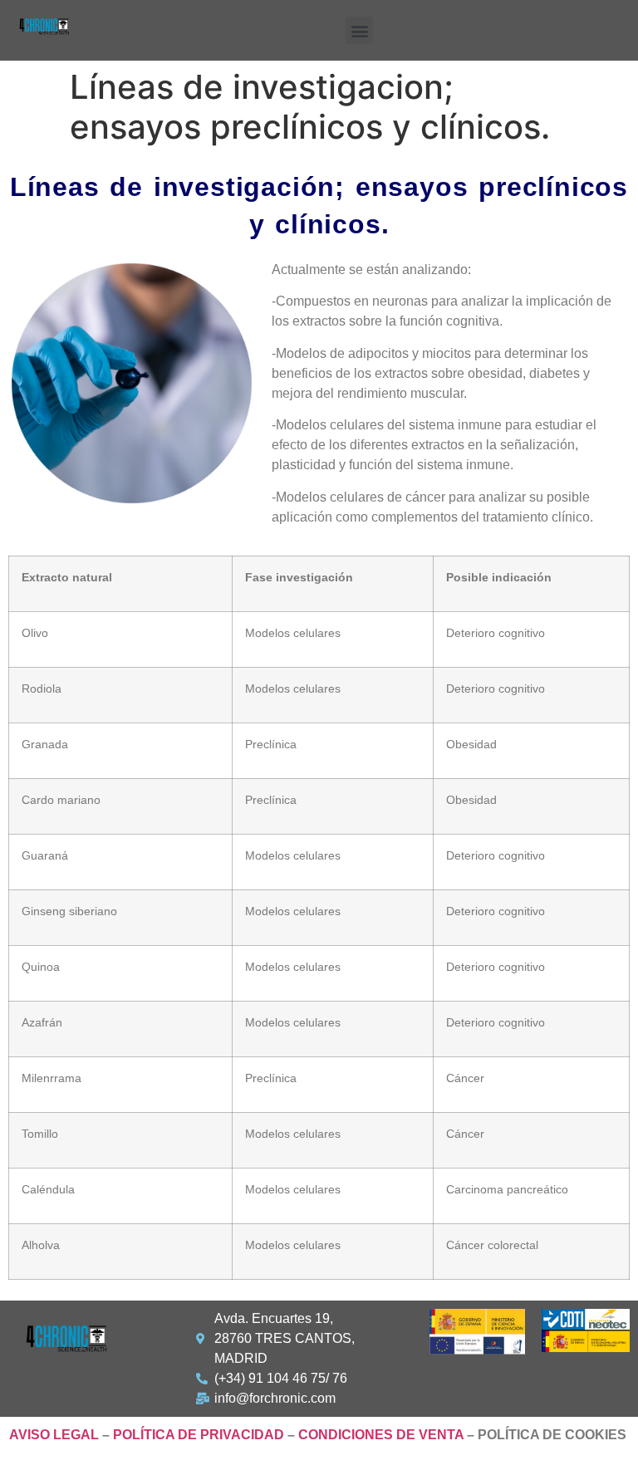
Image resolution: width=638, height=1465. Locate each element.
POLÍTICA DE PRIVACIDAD (198, 1435)
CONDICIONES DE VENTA (381, 1435)
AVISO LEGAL (54, 1435)
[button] (359, 30)
